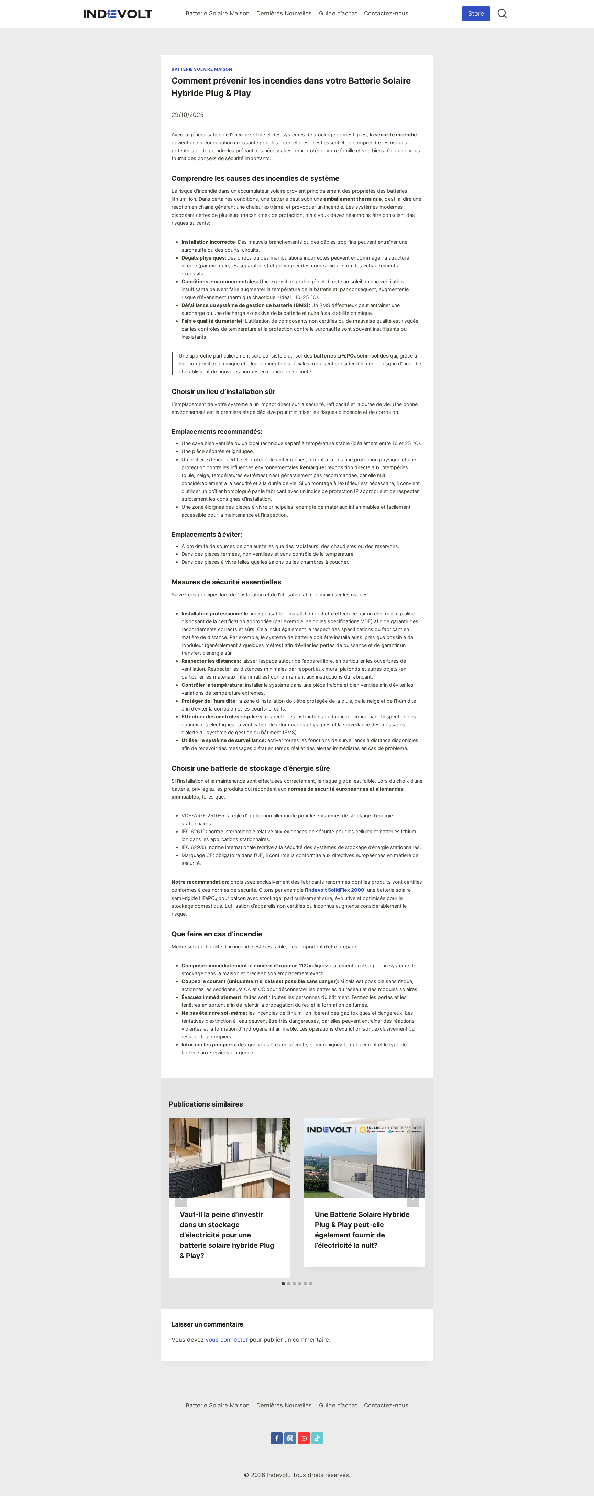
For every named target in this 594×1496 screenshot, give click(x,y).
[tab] (283, 1283)
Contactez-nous (386, 13)
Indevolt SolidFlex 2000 (335, 890)
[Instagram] (290, 1438)
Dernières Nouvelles (284, 13)
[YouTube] (304, 1438)
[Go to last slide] (181, 1197)
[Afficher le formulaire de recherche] (502, 13)
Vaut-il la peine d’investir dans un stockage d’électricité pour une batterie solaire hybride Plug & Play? (227, 1235)
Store (476, 13)
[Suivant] (413, 1197)
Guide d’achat (338, 13)
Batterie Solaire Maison (218, 13)
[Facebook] (277, 1438)
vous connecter (227, 1339)
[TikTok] (317, 1438)
